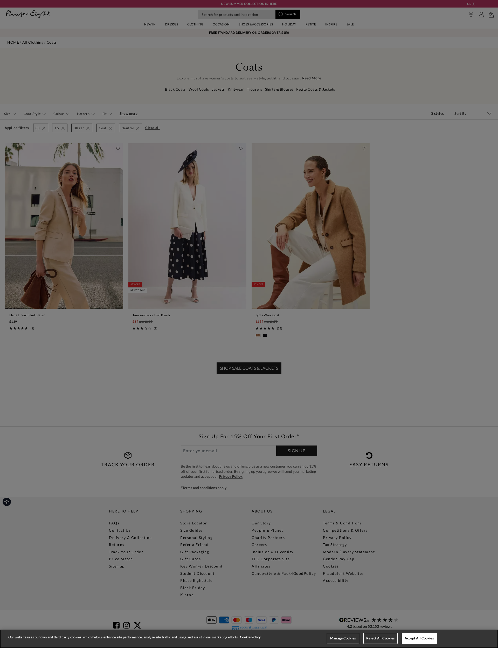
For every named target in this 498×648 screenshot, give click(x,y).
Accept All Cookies (419, 638)
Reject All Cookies (380, 638)
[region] (249, 639)
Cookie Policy (250, 637)
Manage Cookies (343, 638)
